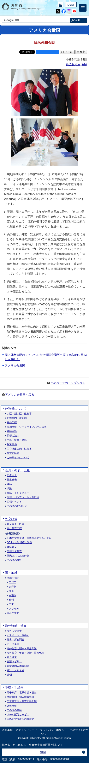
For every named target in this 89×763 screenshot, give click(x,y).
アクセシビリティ (26, 730)
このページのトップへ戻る (68, 383)
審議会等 (12, 431)
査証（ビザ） (14, 661)
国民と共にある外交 (18, 555)
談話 (9, 484)
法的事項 (7, 730)
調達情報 (12, 706)
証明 (9, 675)
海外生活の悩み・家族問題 (22, 648)
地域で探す (13, 578)
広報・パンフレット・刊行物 (23, 497)
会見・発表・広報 (17, 470)
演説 (9, 488)
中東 (11, 604)
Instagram (69, 11)
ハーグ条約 (13, 644)
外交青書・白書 (15, 524)
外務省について (16, 408)
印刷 (82, 51)
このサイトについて (18, 457)
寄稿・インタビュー (18, 493)
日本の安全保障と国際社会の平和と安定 (29, 538)
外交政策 (11, 519)
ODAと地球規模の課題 (19, 542)
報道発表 (12, 479)
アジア (12, 582)
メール (68, 52)
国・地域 (11, 573)
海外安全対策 (14, 631)
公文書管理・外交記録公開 (22, 701)
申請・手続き (14, 687)
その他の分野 (14, 560)
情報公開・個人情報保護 (20, 697)
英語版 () (76, 64)
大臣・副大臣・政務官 (19, 413)
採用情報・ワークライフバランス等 (27, 427)
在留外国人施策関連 (18, 666)
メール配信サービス (18, 714)
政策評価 (12, 444)
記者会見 (12, 475)
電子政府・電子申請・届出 (22, 692)
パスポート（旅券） (18, 635)
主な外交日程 (14, 528)
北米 (11, 591)
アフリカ (14, 608)
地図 (43, 752)
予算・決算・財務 (17, 440)
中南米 (12, 595)
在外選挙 (12, 657)
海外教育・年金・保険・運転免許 (25, 653)
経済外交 (12, 547)
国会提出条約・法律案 (19, 449)
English (71, 5)
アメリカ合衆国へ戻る (19, 394)
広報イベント (14, 501)
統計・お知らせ (15, 670)
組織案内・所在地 (17, 418)
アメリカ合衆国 (15, 365)
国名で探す (13, 613)
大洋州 (12, 587)
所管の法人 (13, 435)
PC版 (60, 4)
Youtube (74, 11)
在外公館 (12, 422)
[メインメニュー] (83, 8)
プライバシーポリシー (53, 730)
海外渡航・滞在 (16, 626)
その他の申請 (14, 710)
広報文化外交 (14, 551)
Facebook (63, 11)
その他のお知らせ (17, 506)
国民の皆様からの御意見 (20, 719)
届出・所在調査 (15, 639)
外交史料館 (13, 453)
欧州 (11, 600)
